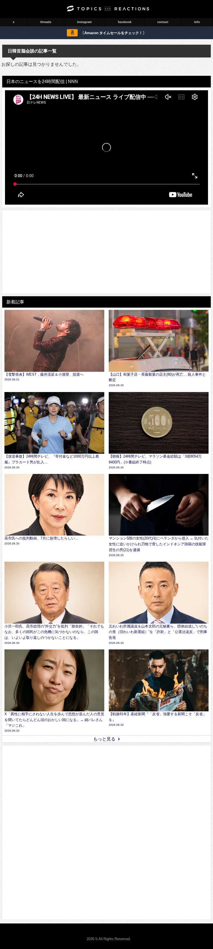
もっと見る (104, 739)
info (197, 22)
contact (162, 22)
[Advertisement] (106, 252)
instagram (84, 22)
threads (45, 22)
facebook (124, 22)
